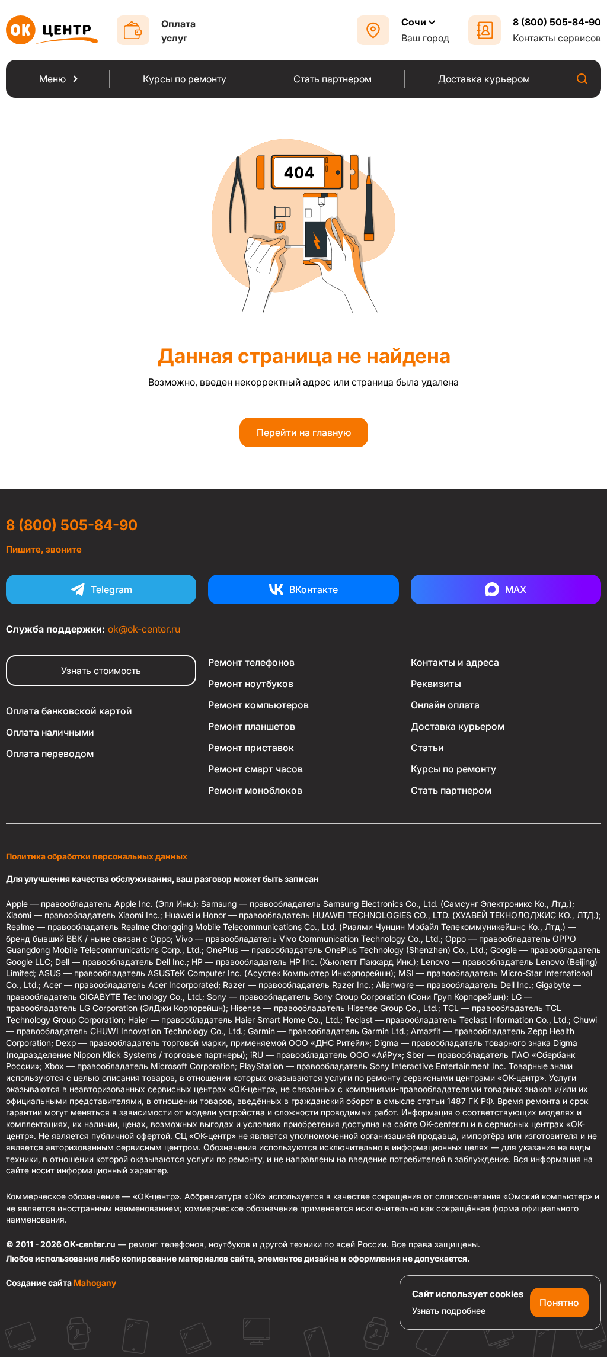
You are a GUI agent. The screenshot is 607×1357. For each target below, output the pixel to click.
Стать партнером (451, 790)
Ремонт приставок (251, 747)
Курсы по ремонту (453, 769)
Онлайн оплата (445, 705)
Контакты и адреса (455, 662)
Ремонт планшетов (251, 726)
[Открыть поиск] (582, 79)
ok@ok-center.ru (144, 629)
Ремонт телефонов (251, 662)
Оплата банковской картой (69, 711)
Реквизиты (436, 683)
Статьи (427, 747)
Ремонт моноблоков (255, 790)
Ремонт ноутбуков (250, 683)
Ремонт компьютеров (258, 705)
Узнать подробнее (448, 1310)
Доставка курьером (457, 726)
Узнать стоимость (101, 670)
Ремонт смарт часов (255, 769)
